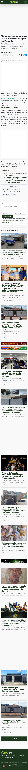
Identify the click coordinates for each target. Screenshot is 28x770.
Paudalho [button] (11, 186)
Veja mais (14, 738)
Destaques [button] (4, 186)
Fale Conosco (20, 755)
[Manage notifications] (4, 766)
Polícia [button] (18, 191)
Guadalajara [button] (5, 191)
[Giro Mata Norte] (14, 2)
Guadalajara (5, 107)
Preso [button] (14, 194)
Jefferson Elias (7, 52)
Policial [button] (17, 186)
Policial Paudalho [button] (6, 194)
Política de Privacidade (7, 757)
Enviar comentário (7, 216)
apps (14, 755)
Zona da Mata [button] (15, 189)
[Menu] (2, 2)
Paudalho (15, 107)
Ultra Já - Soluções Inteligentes (16, 765)
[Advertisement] (14, 19)
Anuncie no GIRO (6, 755)
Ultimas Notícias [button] (6, 189)
